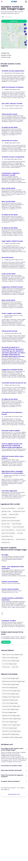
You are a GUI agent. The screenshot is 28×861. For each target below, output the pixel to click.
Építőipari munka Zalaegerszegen (11, 715)
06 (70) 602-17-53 (14, 794)
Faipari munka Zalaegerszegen (10, 657)
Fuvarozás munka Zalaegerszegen (11, 690)
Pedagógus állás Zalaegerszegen (11, 697)
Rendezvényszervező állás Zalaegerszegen (13, 681)
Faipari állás (15, 667)
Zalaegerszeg (5, 53)
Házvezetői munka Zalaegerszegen (11, 731)
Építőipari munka (6, 55)
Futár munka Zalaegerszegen (10, 703)
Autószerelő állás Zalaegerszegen (11, 706)
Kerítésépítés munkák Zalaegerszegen (12, 737)
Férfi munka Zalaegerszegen (9, 728)
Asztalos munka (6, 57)
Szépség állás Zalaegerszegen (10, 700)
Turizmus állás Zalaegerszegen (10, 709)
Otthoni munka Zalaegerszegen (10, 678)
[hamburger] (2, 2)
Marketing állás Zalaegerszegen (10, 734)
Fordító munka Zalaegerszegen (10, 693)
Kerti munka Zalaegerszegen (9, 721)
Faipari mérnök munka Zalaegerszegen (12, 654)
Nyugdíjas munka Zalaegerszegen (11, 725)
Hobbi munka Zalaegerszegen (10, 687)
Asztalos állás (6, 667)
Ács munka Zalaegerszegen (9, 664)
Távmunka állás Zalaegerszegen (10, 684)
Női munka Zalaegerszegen (9, 712)
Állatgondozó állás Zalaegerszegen (11, 718)
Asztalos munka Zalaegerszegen (10, 660)
